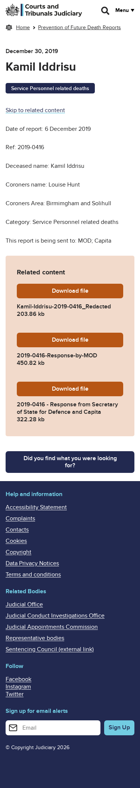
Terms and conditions (33, 574)
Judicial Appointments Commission (52, 627)
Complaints (20, 518)
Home (23, 27)
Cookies (16, 541)
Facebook (18, 679)
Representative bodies (35, 638)
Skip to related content (35, 110)
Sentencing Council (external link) (50, 649)
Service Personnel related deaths (50, 88)
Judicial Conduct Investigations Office (55, 615)
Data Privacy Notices (32, 563)
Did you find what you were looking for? (70, 462)
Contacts (17, 529)
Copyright (18, 552)
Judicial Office (24, 604)
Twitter (15, 694)
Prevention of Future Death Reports (79, 27)
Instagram (18, 686)
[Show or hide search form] (105, 10)
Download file (87, 291)
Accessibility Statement (36, 507)
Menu (122, 10)
